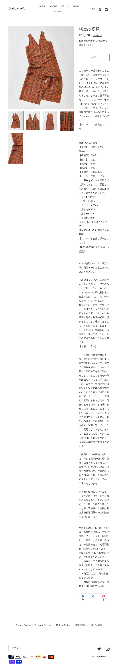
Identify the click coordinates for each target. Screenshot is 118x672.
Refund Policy (63, 625)
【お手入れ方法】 (88, 346)
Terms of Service (43, 625)
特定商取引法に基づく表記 (88, 625)
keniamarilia (104, 657)
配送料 (87, 41)
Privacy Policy (23, 625)
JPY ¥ (14, 648)
